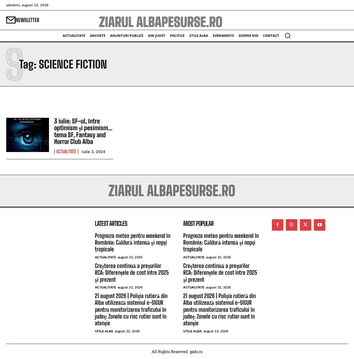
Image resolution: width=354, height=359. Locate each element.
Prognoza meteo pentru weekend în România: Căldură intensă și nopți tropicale (132, 242)
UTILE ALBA (104, 331)
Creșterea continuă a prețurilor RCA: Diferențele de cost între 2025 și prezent (132, 272)
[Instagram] (291, 225)
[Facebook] (277, 225)
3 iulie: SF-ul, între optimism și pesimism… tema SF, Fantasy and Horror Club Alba (83, 131)
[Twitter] (305, 225)
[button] (287, 35)
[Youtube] (319, 225)
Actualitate (66, 151)
